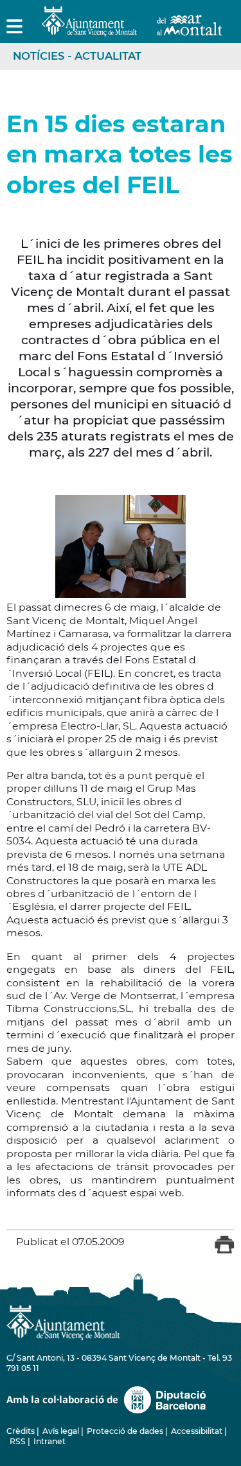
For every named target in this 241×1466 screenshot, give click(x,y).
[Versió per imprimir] (225, 1251)
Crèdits (20, 1431)
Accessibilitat (196, 1431)
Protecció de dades (125, 1431)
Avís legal (60, 1431)
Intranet (49, 1441)
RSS (18, 1441)
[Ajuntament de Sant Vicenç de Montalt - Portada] (132, 29)
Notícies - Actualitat (77, 55)
